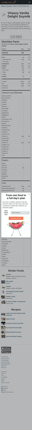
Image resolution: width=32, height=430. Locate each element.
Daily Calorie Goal (6, 212)
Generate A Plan (16, 218)
